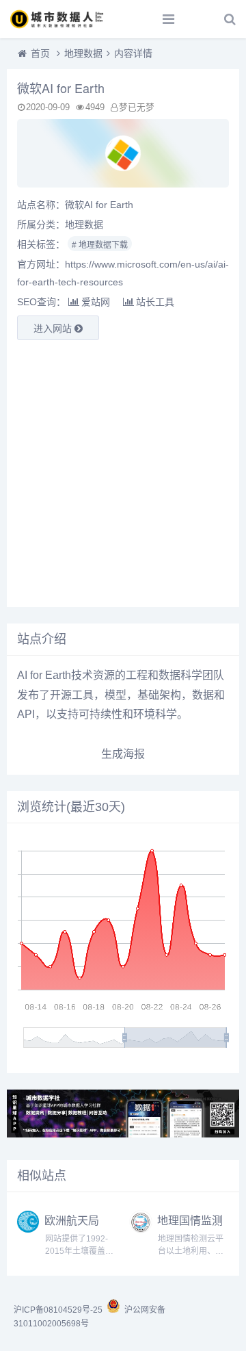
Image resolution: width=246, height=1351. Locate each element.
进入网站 (53, 328)
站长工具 (155, 301)
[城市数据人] (58, 19)
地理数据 (83, 53)
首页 (40, 53)
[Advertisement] (123, 473)
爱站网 (95, 301)
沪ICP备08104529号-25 (59, 1310)
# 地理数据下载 (100, 245)
